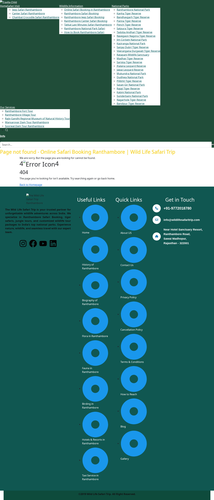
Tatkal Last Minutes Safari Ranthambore (88, 24)
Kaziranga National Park (131, 43)
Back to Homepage (31, 184)
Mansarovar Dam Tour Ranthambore (27, 122)
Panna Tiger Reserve (129, 21)
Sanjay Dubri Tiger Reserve (133, 47)
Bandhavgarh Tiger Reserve (133, 17)
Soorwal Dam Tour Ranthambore (24, 126)
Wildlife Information (71, 6)
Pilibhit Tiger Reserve (129, 81)
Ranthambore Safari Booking (81, 13)
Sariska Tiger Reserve (129, 62)
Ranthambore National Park (133, 9)
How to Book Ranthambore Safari (84, 32)
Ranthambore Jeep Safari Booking (84, 17)
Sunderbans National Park (132, 96)
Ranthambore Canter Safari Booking (85, 21)
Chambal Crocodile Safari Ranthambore (35, 17)
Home (3, 6)
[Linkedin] (53, 243)
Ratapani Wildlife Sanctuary (133, 54)
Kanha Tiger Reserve (129, 13)
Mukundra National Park (131, 73)
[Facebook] (33, 243)
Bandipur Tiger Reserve (130, 103)
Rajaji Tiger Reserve (128, 88)
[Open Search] (6, 130)
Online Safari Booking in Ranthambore (87, 9)
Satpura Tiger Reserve (130, 28)
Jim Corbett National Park (132, 39)
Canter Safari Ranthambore (28, 13)
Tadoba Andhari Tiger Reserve (134, 32)
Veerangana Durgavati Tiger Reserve (138, 51)
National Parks (120, 6)
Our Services (7, 107)
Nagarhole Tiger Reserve (131, 100)
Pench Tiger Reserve (129, 24)
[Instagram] (23, 243)
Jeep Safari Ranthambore (27, 9)
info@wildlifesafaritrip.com (182, 219)
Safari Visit (13, 6)
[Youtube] (43, 243)
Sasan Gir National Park (131, 84)
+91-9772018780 (177, 208)
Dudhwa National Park (130, 77)
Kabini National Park (129, 92)
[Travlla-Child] (8, 2)
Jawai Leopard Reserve (130, 69)
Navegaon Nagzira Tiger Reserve (136, 36)
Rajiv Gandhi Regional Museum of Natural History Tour (37, 118)
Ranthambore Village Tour (20, 115)
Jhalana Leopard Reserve (131, 66)
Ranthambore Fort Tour (19, 111)
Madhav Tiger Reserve (130, 58)
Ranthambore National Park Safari (84, 28)
